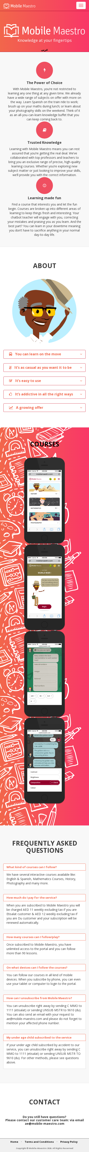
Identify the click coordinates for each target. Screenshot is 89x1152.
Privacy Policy (69, 1141)
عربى (44, 49)
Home (14, 1141)
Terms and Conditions (39, 1141)
